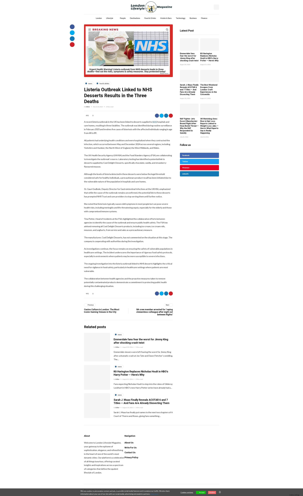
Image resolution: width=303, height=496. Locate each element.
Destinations (135, 18)
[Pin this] (171, 116)
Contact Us (130, 452)
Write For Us (131, 447)
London (99, 18)
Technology (180, 18)
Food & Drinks (150, 18)
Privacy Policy (131, 457)
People (123, 18)
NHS (154, 122)
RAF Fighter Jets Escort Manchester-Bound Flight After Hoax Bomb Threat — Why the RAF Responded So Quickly (189, 125)
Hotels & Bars (166, 18)
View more (154, 494)
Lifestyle (109, 18)
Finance (204, 18)
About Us (129, 442)
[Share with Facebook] (157, 116)
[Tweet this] (162, 116)
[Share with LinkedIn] (166, 116)
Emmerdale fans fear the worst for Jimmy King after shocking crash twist (189, 57)
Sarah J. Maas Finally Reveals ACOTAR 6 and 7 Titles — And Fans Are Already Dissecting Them (189, 90)
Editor (88, 107)
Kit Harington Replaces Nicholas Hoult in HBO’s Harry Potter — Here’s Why (209, 57)
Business (193, 18)
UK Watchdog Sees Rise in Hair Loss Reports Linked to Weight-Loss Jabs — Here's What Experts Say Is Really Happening (209, 125)
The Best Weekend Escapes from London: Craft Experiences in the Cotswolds (208, 90)
